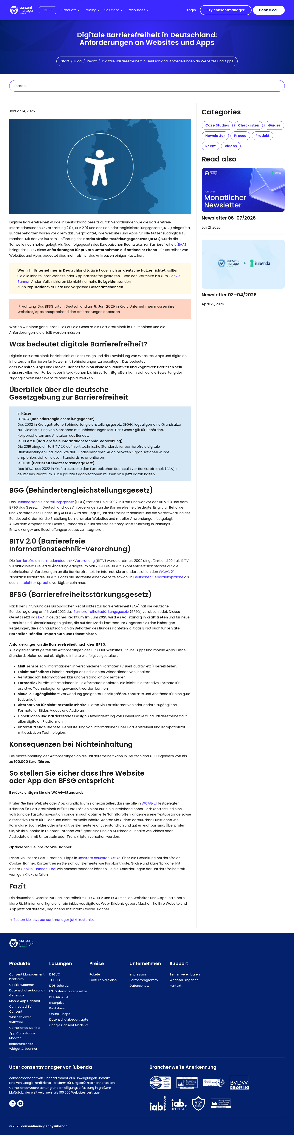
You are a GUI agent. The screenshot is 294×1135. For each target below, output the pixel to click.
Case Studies (217, 125)
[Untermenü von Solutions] (121, 10)
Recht (92, 61)
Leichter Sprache (36, 582)
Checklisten (248, 125)
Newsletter (215, 135)
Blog (78, 61)
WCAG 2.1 (167, 571)
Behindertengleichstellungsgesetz (45, 502)
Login (191, 10)
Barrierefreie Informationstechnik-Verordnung (55, 560)
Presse (240, 135)
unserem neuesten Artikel (99, 857)
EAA (181, 244)
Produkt (262, 135)
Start (65, 61)
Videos (231, 146)
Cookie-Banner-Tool (39, 868)
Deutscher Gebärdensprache (158, 577)
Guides (274, 125)
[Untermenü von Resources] (147, 10)
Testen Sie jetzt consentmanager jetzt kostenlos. (54, 919)
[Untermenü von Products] (78, 10)
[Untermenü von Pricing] (98, 10)
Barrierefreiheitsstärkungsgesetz (101, 611)
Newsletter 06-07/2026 (229, 218)
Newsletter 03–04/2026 (229, 295)
